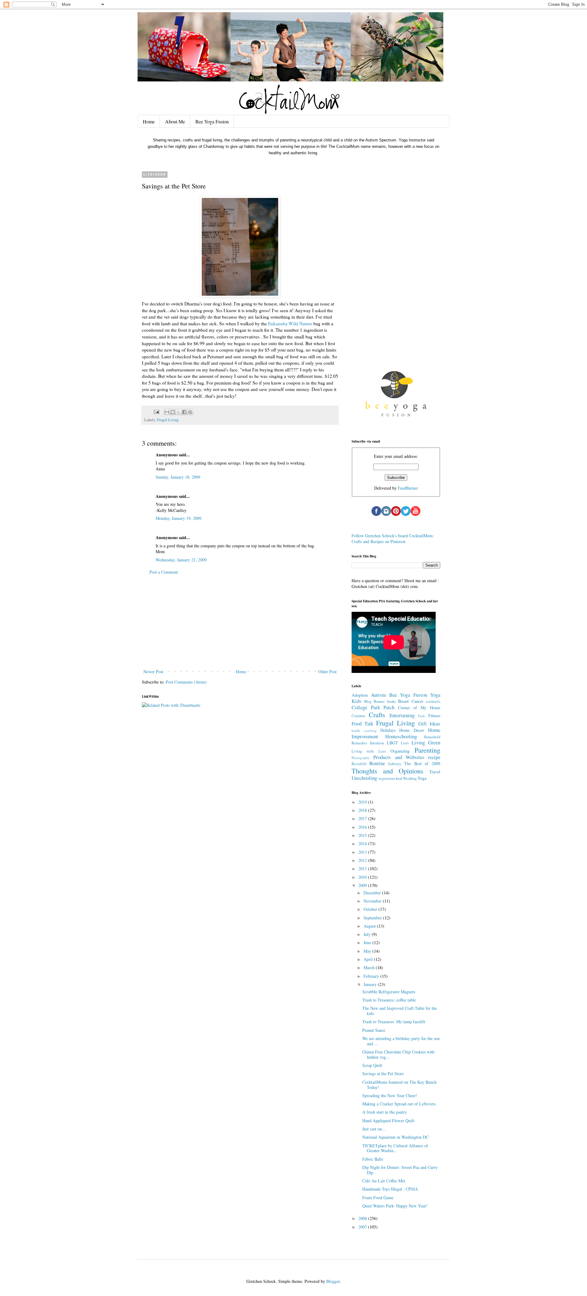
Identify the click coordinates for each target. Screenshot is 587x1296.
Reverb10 (359, 763)
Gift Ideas (429, 723)
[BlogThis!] (173, 412)
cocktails (433, 701)
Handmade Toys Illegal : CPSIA (390, 1189)
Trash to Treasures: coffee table (389, 1000)
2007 (363, 1227)
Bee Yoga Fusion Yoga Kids (396, 698)
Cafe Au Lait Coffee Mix (383, 1181)
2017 (363, 818)
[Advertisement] (240, 622)
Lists (405, 743)
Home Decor (411, 730)
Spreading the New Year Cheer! (389, 1095)
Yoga (422, 778)
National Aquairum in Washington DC (395, 1137)
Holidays (388, 730)
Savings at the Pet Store (383, 1073)
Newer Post (153, 671)
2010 (363, 877)
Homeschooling (401, 736)
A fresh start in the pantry (384, 1112)
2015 (363, 835)
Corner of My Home (419, 707)
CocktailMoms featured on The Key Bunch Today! (399, 1084)
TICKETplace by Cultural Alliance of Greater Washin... (395, 1148)
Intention (377, 743)
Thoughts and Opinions (387, 770)
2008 (363, 1218)
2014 (363, 843)
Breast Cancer (410, 701)
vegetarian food (390, 778)
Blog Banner (374, 701)
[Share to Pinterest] (190, 412)
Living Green (426, 742)
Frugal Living (168, 419)
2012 (363, 860)
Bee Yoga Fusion (212, 121)
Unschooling (364, 777)
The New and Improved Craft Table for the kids (399, 1010)
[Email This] (167, 412)
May (368, 951)
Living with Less (369, 751)
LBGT (392, 743)
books (391, 701)
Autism (378, 694)
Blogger (333, 1281)
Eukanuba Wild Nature (290, 323)
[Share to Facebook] (184, 412)
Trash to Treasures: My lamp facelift (393, 1021)
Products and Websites (398, 757)
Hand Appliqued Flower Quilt (388, 1120)
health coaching (364, 730)
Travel (434, 772)
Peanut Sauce (373, 1030)
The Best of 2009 (422, 763)
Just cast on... (374, 1129)
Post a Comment (164, 572)
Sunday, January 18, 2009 (178, 477)
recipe (434, 757)
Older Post (327, 671)
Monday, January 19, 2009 (178, 518)
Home (149, 121)
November (373, 901)
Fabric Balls (372, 1159)
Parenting (427, 749)
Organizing (400, 751)
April (369, 959)
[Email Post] (156, 411)
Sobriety (394, 763)
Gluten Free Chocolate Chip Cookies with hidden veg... (398, 1054)
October (371, 909)
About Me (175, 121)
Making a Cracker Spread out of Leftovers (399, 1104)
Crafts (377, 714)
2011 (363, 868)
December (373, 893)
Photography (361, 757)
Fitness (434, 715)
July (368, 934)
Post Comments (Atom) (186, 682)
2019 (363, 802)
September (373, 918)
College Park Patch (373, 707)
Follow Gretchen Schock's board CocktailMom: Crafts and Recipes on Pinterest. (393, 539)
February (372, 976)
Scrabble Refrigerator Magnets (388, 992)
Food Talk (362, 723)
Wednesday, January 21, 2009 (181, 560)
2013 (363, 852)
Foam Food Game (377, 1197)
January (371, 984)
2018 (363, 810)
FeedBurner (408, 488)
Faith (421, 716)
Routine (377, 763)
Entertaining (402, 715)
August (370, 926)
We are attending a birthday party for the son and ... (401, 1040)
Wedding (410, 778)
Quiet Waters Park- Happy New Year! (394, 1206)
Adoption (360, 695)
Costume (358, 715)
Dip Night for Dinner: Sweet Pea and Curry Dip (400, 1169)
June (368, 942)
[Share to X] (178, 412)
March (370, 967)
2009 (363, 885)
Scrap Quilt (372, 1065)
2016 (363, 827)
